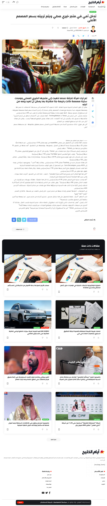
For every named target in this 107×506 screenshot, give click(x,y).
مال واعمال (93, 12)
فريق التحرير (82, 28)
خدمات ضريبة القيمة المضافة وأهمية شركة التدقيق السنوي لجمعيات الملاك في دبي (82, 332)
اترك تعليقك (19, 229)
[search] (17, 2)
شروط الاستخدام (46, 502)
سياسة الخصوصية (60, 502)
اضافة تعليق (73, 28)
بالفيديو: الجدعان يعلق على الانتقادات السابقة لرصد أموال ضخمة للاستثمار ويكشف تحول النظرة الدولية (28, 424)
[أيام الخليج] (96, 2)
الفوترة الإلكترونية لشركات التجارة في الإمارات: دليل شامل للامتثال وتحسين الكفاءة (80, 286)
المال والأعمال (44, 328)
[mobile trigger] (4, 2)
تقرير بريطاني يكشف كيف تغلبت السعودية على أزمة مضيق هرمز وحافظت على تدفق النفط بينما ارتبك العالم (28, 378)
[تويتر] (46, 493)
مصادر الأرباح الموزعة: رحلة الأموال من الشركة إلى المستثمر (28, 285)
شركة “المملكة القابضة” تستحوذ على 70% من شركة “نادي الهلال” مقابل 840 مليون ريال (81, 424)
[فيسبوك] (49, 493)
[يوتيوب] (43, 493)
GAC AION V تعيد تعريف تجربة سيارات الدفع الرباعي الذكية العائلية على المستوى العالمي (29, 332)
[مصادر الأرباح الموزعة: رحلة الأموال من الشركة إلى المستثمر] (27, 268)
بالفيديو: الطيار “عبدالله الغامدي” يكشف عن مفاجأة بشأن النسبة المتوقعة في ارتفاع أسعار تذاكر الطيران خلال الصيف (79, 378)
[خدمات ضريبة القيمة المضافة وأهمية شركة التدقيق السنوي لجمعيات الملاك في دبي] (79, 314)
